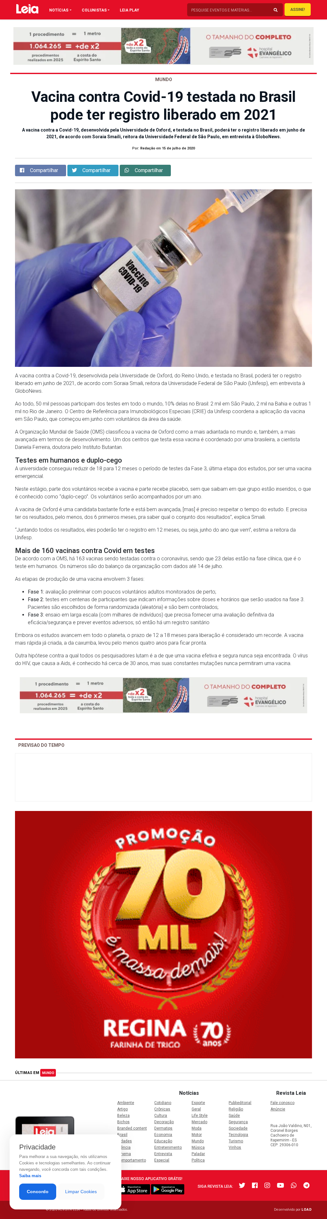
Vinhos (235, 1147)
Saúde (234, 1115)
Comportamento (131, 1160)
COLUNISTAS (94, 10)
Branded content (132, 1128)
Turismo (236, 1141)
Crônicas (162, 1109)
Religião (236, 1109)
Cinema (124, 1154)
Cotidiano (162, 1103)
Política (198, 1160)
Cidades (124, 1141)
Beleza (123, 1115)
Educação (163, 1141)
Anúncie (277, 1109)
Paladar (198, 1154)
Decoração (164, 1122)
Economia (163, 1134)
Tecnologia (238, 1134)
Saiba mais (30, 1175)
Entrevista (163, 1154)
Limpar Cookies (81, 1191)
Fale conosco (282, 1103)
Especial (161, 1160)
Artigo (122, 1109)
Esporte (198, 1103)
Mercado (199, 1122)
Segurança (238, 1122)
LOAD (306, 1210)
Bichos (123, 1122)
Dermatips (163, 1128)
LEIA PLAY (129, 10)
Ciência (124, 1147)
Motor (197, 1134)
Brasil (122, 1134)
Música (198, 1147)
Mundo (48, 1073)
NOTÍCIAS (58, 10)
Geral (196, 1109)
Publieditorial (240, 1103)
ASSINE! (297, 9)
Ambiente (125, 1103)
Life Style (200, 1115)
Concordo (38, 1191)
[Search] (275, 10)
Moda (197, 1128)
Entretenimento (168, 1147)
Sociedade (238, 1128)
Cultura (160, 1115)
